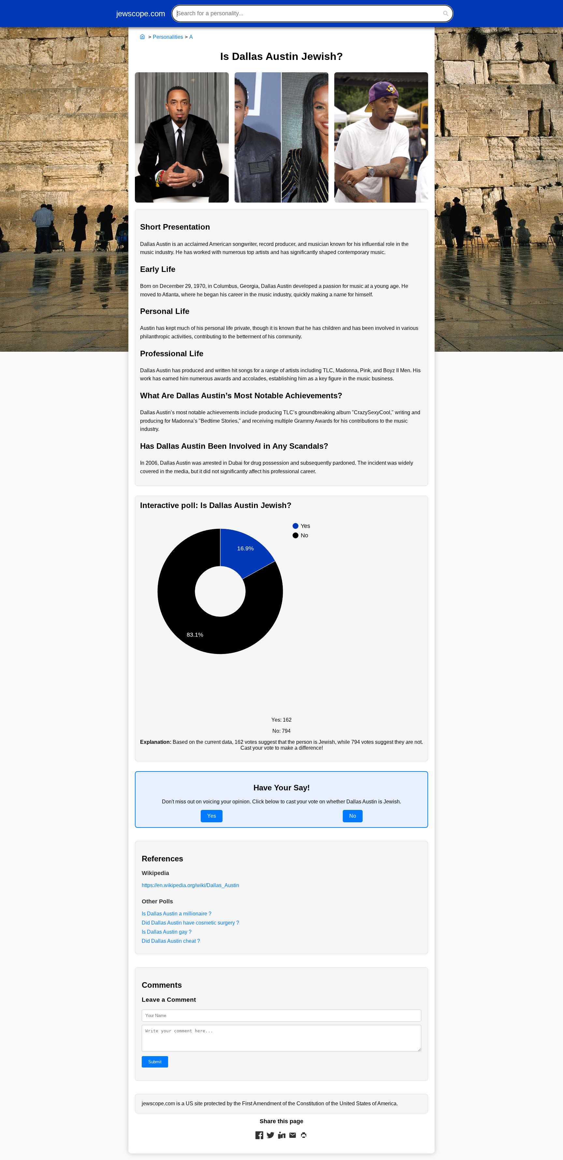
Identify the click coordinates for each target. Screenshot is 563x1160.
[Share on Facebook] (259, 1135)
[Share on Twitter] (270, 1135)
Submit (155, 1061)
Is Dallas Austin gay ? (167, 932)
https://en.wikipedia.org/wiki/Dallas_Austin (190, 885)
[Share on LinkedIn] (281, 1135)
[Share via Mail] (292, 1135)
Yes (211, 816)
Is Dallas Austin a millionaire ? (176, 913)
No (352, 816)
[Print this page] (304, 1135)
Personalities (168, 37)
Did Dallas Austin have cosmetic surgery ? (190, 923)
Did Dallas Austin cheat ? (171, 941)
